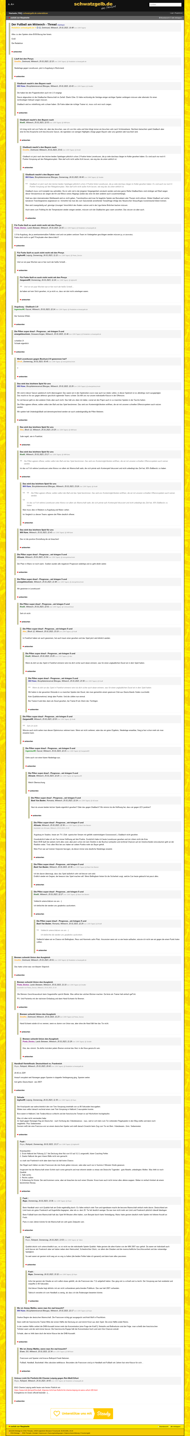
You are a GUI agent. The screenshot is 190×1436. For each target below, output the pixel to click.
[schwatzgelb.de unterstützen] (81, 1418)
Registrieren (179, 13)
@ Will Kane (66, 122)
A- (9, 4)
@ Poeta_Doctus (76, 255)
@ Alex (69, 656)
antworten (17, 52)
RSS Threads (26, 1433)
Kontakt (35, 1433)
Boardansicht (165, 18)
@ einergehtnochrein (68, 361)
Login (172, 13)
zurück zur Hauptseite (20, 18)
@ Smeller (89, 86)
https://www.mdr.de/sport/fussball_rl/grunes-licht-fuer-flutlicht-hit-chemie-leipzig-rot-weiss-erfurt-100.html (56, 1390)
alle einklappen (177, 18)
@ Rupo (73, 1100)
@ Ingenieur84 (77, 776)
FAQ (20, 13)
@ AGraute (94, 800)
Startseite (13, 13)
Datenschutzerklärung (71, 1433)
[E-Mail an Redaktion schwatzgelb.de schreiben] (40, 28)
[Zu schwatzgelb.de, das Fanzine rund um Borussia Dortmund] (95, 5)
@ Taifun (80, 1240)
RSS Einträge (15, 1433)
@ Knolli (77, 150)
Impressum (43, 1433)
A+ (12, 4)
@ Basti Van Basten (84, 825)
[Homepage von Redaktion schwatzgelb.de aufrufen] (37, 28)
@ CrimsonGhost (68, 607)
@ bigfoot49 (73, 280)
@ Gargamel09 (84, 751)
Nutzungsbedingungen (55, 1433)
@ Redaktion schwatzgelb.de (76, 61)
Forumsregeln (85, 1433)
